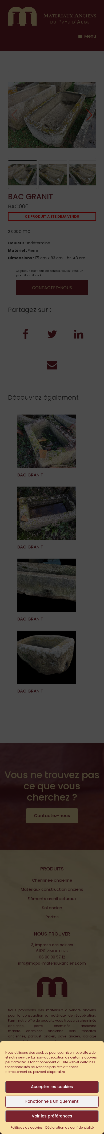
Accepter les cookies (52, 1086)
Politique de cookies (27, 1127)
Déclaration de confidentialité (69, 1127)
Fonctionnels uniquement (52, 1101)
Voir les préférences (52, 1116)
